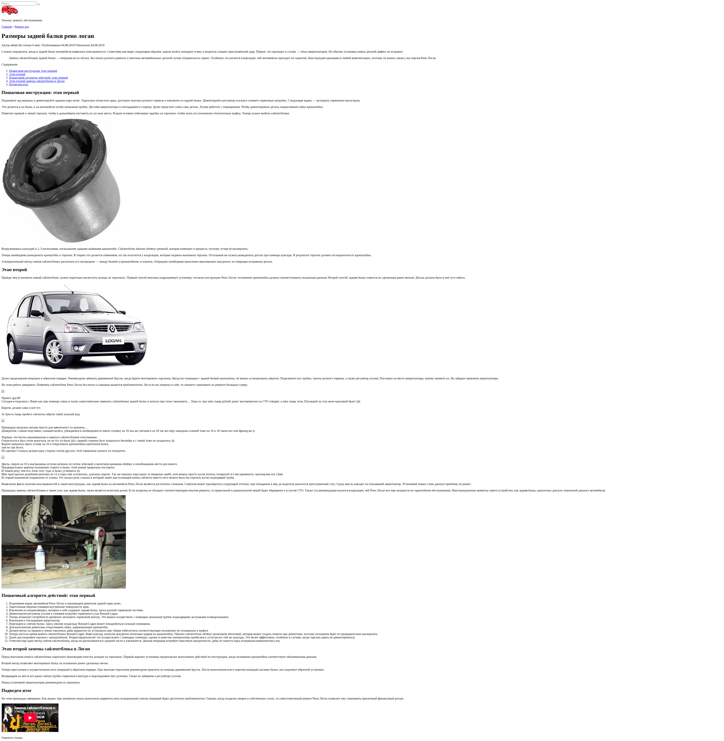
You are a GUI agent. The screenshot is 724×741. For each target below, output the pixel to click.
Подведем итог (18, 84)
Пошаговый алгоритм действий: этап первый (38, 77)
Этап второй (17, 74)
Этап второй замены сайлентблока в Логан (37, 81)
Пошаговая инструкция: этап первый (33, 70)
